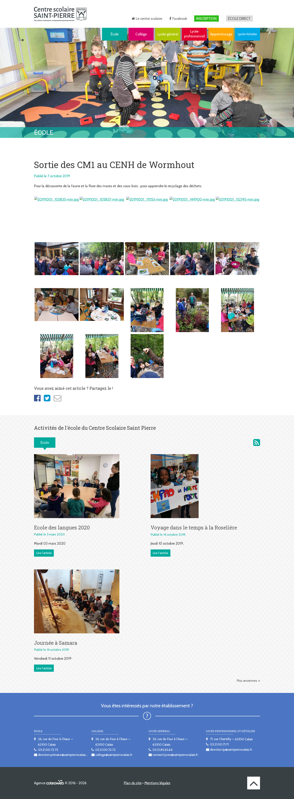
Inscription (206, 18)
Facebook (179, 18)
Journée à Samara (55, 642)
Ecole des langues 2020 (62, 527)
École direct (239, 18)
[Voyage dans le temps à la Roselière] (175, 486)
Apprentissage (221, 34)
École (115, 34)
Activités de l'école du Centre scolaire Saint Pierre (256, 443)
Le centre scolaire (149, 18)
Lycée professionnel (194, 33)
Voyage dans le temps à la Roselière (194, 527)
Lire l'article (44, 553)
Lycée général (167, 34)
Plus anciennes (247, 681)
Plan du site (133, 783)
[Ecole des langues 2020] (76, 486)
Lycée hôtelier (247, 34)
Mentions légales (157, 783)
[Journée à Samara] (76, 601)
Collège (141, 34)
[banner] (60, 13)
